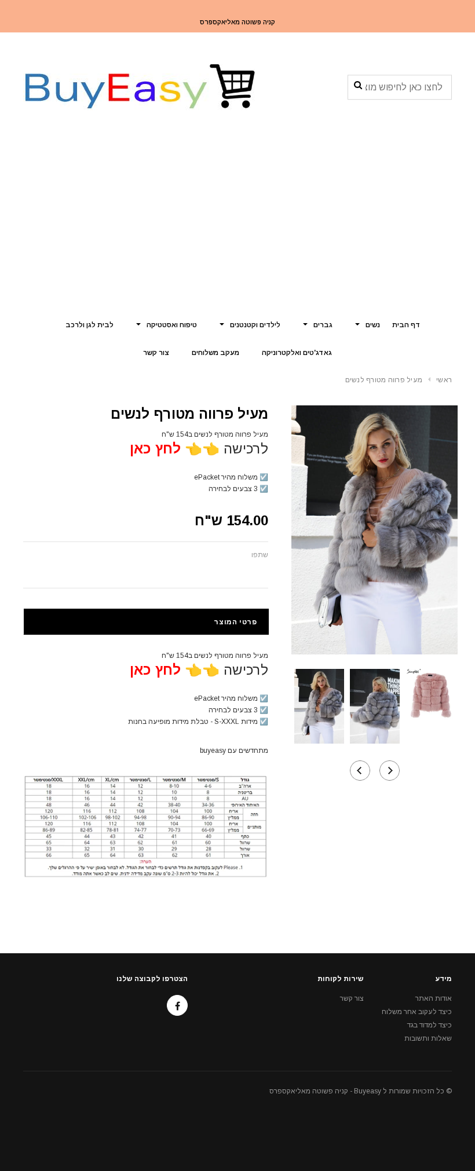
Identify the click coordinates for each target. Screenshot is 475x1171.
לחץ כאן (155, 448)
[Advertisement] (237, 223)
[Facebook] (177, 1005)
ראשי (444, 380)
